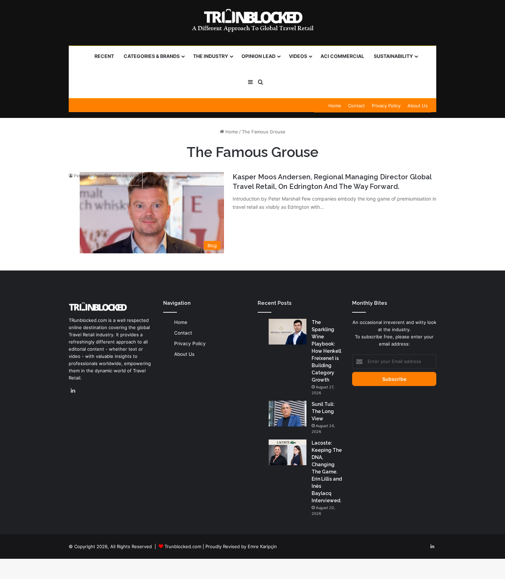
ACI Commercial (342, 56)
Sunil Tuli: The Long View (323, 411)
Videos (298, 56)
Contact (356, 105)
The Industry (210, 56)
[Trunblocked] (252, 20)
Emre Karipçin (262, 546)
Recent (104, 56)
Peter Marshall (88, 175)
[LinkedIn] (73, 391)
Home (334, 105)
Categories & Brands (152, 56)
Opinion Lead (259, 56)
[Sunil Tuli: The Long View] (287, 413)
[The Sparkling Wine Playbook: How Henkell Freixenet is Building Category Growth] (287, 332)
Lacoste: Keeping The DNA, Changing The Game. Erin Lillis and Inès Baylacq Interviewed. (327, 471)
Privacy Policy (386, 105)
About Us (417, 105)
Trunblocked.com (183, 546)
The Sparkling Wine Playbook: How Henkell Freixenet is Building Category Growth (326, 351)
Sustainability (393, 56)
